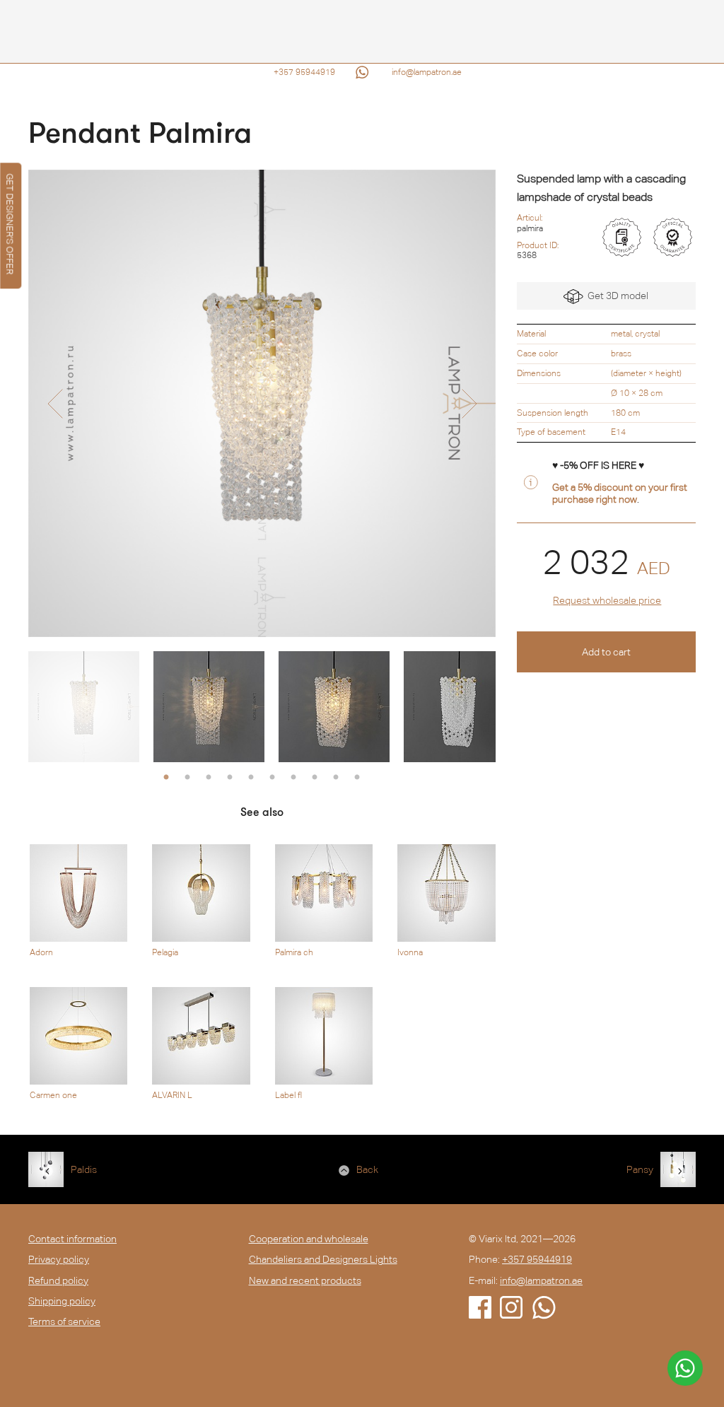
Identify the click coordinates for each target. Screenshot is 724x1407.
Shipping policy (61, 1301)
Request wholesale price (607, 600)
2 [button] (187, 778)
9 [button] (336, 778)
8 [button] (315, 778)
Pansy (639, 1169)
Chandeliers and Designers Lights (323, 1259)
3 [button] (209, 778)
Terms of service (64, 1321)
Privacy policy (58, 1259)
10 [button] (357, 778)
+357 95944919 (304, 72)
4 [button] (230, 778)
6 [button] (272, 778)
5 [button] (251, 778)
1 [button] (166, 778)
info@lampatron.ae (427, 72)
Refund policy (58, 1280)
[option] (262, 403)
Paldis (84, 1169)
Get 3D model (615, 295)
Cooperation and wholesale (308, 1238)
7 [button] (293, 778)
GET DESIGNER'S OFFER (9, 223)
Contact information (72, 1238)
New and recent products (305, 1280)
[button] (55, 403)
